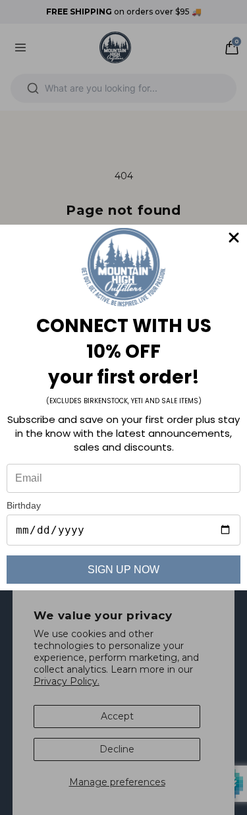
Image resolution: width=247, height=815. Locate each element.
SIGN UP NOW (123, 569)
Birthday (24, 505)
